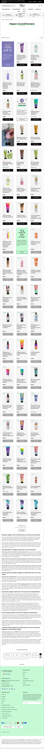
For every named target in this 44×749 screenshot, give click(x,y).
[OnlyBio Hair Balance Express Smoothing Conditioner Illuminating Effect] (8, 262)
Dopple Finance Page (6, 705)
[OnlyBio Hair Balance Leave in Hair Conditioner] (36, 344)
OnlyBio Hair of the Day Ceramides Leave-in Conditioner (36, 243)
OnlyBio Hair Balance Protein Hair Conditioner (8, 216)
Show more (22, 530)
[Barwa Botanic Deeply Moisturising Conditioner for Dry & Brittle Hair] (22, 317)
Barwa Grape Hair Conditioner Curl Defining (20, 163)
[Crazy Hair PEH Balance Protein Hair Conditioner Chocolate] (22, 289)
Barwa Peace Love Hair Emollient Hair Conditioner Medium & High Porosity (35, 460)
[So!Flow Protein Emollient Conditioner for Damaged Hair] (22, 180)
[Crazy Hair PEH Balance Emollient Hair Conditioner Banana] (36, 180)
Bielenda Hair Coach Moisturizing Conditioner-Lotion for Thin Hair (36, 326)
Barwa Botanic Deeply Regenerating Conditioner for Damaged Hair (7, 299)
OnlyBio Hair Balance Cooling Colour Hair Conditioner (7, 460)
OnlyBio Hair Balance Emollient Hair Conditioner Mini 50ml (21, 460)
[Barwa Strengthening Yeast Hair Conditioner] (36, 129)
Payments (4, 698)
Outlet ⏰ (24, 11)
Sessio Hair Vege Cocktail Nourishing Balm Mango (35, 434)
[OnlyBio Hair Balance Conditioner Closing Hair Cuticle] (22, 344)
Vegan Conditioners (9, 19)
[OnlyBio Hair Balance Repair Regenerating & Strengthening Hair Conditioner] (22, 47)
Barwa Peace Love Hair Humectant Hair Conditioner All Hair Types (35, 299)
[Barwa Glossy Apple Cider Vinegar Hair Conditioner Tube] (36, 154)
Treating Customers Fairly (7, 715)
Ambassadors (25, 678)
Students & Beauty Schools (28, 680)
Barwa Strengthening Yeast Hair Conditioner (35, 138)
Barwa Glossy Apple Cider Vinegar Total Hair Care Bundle (8, 163)
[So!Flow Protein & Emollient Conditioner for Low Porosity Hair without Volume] (8, 180)
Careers (24, 682)
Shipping (22, 252)
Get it (25, 1)
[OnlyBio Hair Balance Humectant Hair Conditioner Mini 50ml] (22, 371)
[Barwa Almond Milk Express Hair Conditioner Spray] (8, 103)
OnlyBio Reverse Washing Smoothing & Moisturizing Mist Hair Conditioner (7, 354)
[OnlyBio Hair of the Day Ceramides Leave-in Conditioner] (36, 233)
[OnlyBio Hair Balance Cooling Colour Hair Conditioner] (8, 451)
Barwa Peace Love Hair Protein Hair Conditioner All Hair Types (22, 488)
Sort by (3, 37)
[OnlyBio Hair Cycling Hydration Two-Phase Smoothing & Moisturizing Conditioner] (8, 75)
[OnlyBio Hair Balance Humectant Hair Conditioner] (36, 103)
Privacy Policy (4, 718)
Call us (30, 1)
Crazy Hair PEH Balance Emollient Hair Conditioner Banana (36, 190)
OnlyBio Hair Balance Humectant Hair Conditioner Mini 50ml (21, 381)
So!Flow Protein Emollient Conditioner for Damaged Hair (21, 190)
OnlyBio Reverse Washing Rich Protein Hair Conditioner (21, 434)
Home (3, 19)
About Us (25, 672)
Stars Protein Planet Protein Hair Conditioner (22, 513)
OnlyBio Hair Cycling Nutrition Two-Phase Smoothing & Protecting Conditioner (22, 272)
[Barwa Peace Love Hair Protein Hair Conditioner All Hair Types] (22, 478)
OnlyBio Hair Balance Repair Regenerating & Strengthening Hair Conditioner (21, 57)
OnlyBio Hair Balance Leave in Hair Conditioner (35, 353)
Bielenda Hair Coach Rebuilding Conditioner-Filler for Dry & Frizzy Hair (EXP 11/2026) (36, 84)
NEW (8, 143)
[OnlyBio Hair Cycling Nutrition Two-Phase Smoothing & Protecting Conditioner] (22, 262)
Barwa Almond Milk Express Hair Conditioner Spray (7, 113)
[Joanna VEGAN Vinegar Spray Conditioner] (36, 478)
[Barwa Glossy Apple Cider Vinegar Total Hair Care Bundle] (8, 154)
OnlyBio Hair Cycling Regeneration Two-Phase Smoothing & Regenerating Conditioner (7, 244)
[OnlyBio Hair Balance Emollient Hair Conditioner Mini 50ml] (22, 451)
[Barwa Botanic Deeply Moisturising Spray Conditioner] (8, 317)
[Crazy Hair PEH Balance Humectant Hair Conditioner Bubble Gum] (8, 425)
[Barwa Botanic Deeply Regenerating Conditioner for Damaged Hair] (8, 289)
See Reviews (8, 64)
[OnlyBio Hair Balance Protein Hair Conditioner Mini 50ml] (8, 371)
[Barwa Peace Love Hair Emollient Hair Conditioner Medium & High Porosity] (36, 451)
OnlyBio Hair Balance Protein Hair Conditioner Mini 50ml (8, 381)
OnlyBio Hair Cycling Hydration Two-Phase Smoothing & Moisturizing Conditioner (7, 85)
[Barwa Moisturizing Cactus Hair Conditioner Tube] (8, 478)
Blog (24, 674)
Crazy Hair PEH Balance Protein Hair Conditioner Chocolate (22, 299)
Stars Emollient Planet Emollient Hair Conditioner (7, 514)
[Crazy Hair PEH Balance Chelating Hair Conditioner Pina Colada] (36, 207)
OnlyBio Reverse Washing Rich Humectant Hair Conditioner (20, 407)
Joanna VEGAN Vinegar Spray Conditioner (36, 487)
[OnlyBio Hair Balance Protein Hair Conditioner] (8, 207)
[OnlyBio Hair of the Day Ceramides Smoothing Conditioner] (36, 262)
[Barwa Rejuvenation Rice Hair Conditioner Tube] (22, 129)
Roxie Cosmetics (6, 732)
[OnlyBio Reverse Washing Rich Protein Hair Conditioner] (22, 425)
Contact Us (4, 694)
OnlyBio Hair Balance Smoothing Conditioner (22, 216)
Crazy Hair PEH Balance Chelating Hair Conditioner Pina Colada (36, 217)
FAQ (2, 703)
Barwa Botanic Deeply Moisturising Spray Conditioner (7, 326)
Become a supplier (26, 685)
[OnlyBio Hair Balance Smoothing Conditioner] (22, 207)
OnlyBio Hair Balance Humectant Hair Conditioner (35, 113)
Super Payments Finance (6, 711)
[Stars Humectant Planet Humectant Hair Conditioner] (36, 504)
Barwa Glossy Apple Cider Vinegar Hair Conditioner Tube (35, 163)
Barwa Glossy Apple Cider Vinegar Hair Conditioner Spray (21, 84)
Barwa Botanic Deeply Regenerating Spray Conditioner (7, 407)
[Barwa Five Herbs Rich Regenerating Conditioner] (36, 371)
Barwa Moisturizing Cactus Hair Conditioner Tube (8, 488)
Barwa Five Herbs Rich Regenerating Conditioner (35, 381)
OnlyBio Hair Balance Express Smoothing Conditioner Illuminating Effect (8, 272)
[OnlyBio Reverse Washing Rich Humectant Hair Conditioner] (22, 397)
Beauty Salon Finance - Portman (8, 707)
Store (24, 676)
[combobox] (8, 6)
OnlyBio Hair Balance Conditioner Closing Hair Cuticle (22, 353)
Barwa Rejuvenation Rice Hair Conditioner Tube (22, 138)
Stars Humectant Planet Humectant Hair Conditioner (36, 514)
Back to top (22, 664)
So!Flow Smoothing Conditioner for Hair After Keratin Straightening (35, 57)
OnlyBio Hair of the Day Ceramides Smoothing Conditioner (36, 271)
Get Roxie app (22, 119)
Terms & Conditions (5, 713)
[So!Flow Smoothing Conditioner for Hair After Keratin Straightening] (36, 47)
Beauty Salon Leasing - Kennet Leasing (9, 709)
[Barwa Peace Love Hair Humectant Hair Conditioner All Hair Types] (36, 289)
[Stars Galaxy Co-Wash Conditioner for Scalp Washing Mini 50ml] (36, 397)
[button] (41, 6)
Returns (3, 700)
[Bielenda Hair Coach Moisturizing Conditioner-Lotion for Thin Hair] (36, 317)
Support (35, 1)
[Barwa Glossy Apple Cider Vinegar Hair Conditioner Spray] (22, 75)
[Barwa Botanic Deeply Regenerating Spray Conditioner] (8, 397)
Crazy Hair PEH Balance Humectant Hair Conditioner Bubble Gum (8, 434)
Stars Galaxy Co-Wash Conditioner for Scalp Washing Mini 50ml (35, 407)
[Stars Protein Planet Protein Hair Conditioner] (22, 504)
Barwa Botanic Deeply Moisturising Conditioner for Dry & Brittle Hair (21, 326)
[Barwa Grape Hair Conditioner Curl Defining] (22, 154)
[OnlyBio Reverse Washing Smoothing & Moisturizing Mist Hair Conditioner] (8, 344)
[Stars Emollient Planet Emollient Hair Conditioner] (8, 504)
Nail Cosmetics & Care (27, 655)
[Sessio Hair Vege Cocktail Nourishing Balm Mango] (36, 425)
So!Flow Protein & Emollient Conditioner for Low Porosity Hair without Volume (7, 190)
